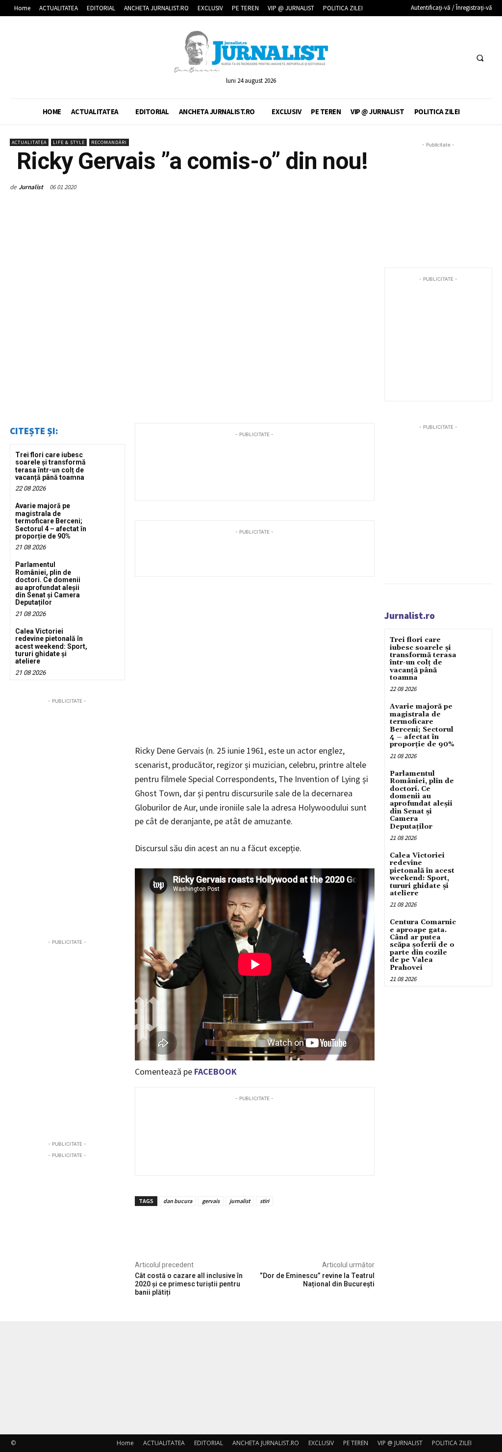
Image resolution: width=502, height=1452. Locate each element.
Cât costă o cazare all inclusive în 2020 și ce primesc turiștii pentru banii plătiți (189, 1284)
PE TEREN (355, 1443)
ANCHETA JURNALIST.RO (265, 1443)
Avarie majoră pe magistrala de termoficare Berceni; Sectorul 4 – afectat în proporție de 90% (50, 521)
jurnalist (239, 1201)
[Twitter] (440, 57)
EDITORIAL (208, 1443)
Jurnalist (31, 187)
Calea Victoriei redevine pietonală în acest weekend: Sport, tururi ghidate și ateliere (51, 646)
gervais (211, 1201)
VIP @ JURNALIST (400, 1443)
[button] (480, 58)
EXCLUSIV (321, 1443)
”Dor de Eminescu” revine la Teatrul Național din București (317, 1280)
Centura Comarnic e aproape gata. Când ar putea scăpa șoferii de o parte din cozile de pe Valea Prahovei (423, 945)
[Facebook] (422, 57)
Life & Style (69, 142)
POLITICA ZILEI (452, 1443)
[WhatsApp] (341, 187)
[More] (364, 187)
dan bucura (177, 1201)
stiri (264, 1201)
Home (125, 1443)
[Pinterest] (318, 187)
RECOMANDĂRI (109, 142)
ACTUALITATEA (29, 142)
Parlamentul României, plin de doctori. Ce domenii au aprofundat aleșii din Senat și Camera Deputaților (47, 583)
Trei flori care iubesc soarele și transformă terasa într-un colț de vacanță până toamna (50, 466)
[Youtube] (458, 57)
